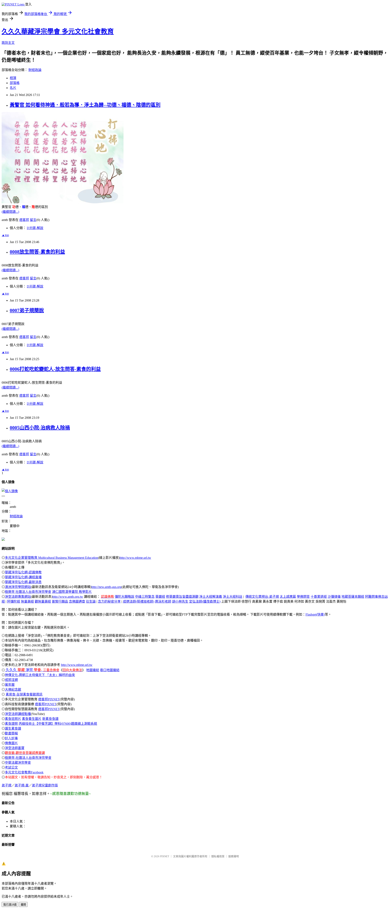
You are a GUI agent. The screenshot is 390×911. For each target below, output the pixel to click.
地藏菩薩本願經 (352, 596)
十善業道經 (319, 596)
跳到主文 (8, 42)
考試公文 (11, 767)
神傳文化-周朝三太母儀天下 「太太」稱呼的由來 (40, 675)
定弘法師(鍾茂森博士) (204, 601)
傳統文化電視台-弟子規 (262, 596)
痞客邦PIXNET (49, 699)
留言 (33, 220)
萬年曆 (10, 684)
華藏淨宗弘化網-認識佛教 (23, 572)
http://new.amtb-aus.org (106, 587)
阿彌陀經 (13, 601)
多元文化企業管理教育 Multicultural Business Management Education (51, 557)
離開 (23, 904)
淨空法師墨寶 (14, 748)
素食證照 (11, 723)
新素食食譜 (50, 718)
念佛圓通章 (77, 601)
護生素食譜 (13, 728)
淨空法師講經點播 (18, 714)
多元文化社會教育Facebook (24, 772)
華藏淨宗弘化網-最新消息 (23, 582)
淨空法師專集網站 (18, 596)
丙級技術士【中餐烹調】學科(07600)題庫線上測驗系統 (58, 723)
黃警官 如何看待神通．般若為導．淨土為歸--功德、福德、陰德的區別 (85, 105)
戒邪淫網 (11, 680)
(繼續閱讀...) (10, 211)
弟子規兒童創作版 (45, 785)
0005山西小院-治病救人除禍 (40, 427)
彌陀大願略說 (124, 596)
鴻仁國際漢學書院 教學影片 (72, 591)
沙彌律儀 (334, 596)
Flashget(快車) (315, 614)
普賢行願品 (60, 601)
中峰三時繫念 (145, 596)
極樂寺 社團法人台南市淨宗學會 (28, 591)
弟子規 (6, 785)
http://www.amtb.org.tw (67, 596)
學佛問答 (303, 596)
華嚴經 (160, 596)
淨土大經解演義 (210, 596)
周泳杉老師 (163, 601)
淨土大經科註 (232, 596)
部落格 (15, 83)
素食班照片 (13, 718)
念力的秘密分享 (109, 601)
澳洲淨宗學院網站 (18, 587)
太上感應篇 (288, 596)
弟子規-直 (22, 785)
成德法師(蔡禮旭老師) (138, 601)
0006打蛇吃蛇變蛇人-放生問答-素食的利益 (55, 369)
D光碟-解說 (35, 228)
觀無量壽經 (43, 601)
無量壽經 (27, 601)
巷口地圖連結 (109, 670)
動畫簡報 (11, 733)
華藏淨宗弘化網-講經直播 (23, 577)
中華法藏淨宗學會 (18, 762)
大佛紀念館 (13, 689)
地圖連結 (92, 670)
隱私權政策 (217, 856)
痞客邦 (24, 220)
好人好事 (11, 738)
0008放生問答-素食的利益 (37, 251)
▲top (5, 235)
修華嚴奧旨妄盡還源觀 (182, 596)
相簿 (13, 78)
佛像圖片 (11, 743)
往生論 (91, 601)
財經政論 (34, 70)
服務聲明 (233, 856)
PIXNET (164, 856)
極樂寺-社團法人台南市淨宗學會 (28, 757)
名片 (13, 87)
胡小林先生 (180, 601)
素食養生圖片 (31, 718)
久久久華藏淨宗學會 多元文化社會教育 (58, 31)
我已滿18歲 (10, 904)
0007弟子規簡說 (27, 310)
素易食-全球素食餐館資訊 (24, 694)
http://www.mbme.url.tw (135, 557)
